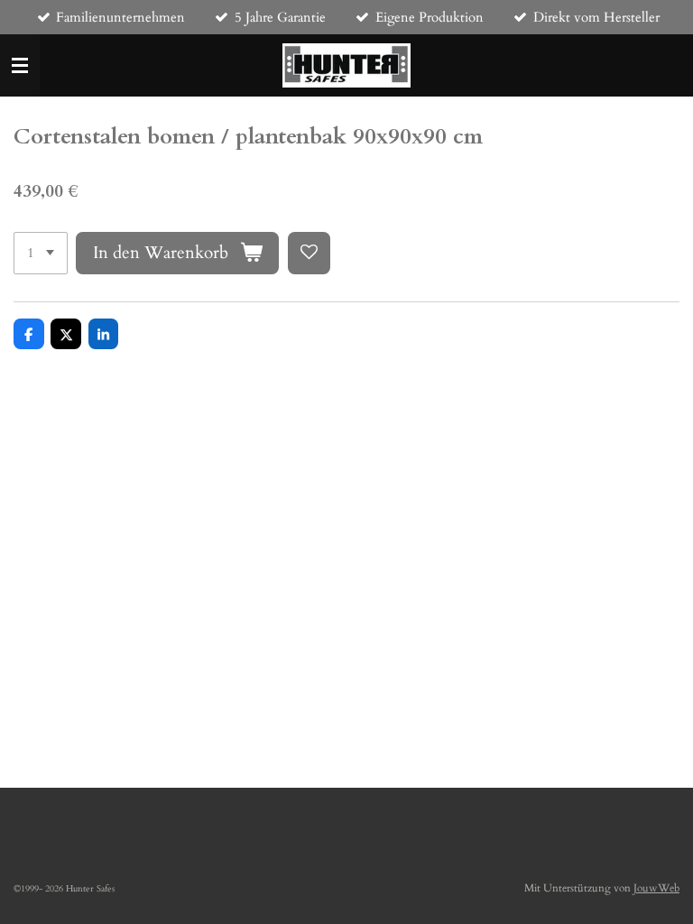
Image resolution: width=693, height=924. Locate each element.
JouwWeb (656, 888)
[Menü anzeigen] (20, 65)
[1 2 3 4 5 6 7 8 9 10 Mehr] (41, 253)
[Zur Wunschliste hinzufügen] (309, 253)
